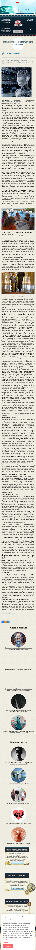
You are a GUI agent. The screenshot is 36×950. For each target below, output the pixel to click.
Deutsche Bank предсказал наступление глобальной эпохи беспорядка (18, 710)
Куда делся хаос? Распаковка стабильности (18, 669)
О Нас (30, 29)
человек (17, 53)
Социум (24, 60)
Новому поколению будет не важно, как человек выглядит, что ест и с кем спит (18, 732)
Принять (8, 946)
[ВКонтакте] (3, 622)
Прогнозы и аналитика (30, 20)
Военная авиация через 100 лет (18, 784)
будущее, (9, 53)
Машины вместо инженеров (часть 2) (18, 803)
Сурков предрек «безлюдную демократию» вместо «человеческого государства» (18, 689)
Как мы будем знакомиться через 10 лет (18, 823)
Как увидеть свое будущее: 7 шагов (18, 843)
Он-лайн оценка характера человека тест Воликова (6, 21)
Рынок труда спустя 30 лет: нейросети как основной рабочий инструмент (18, 648)
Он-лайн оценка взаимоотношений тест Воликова (6, 30)
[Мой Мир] (8, 622)
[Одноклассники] (5, 622)
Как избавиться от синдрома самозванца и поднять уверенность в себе (18, 763)
